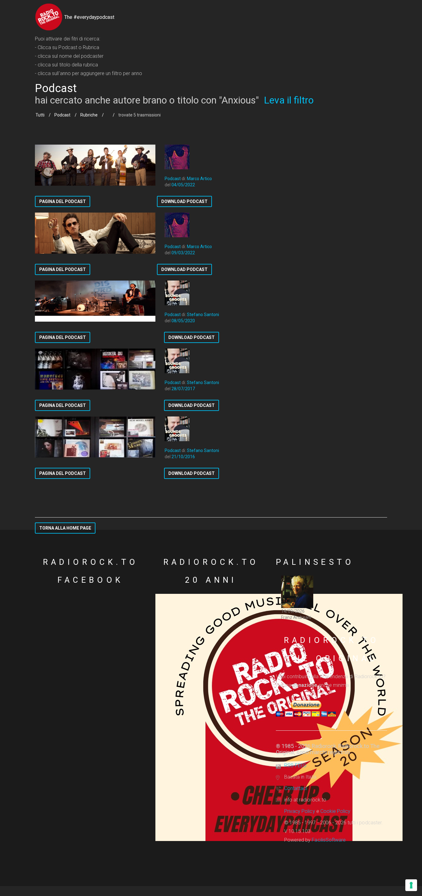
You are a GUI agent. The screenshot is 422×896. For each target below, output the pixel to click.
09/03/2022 (183, 252)
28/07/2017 (183, 388)
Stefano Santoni (203, 314)
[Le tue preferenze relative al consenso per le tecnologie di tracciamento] (411, 885)
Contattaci (295, 788)
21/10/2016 (183, 456)
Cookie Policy (335, 811)
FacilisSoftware (329, 840)
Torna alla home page (65, 528)
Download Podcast (184, 201)
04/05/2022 (183, 184)
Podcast (62, 114)
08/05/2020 (183, 320)
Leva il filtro (289, 100)
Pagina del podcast (62, 201)
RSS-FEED (295, 765)
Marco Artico (199, 178)
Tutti (40, 114)
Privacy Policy (299, 811)
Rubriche (89, 114)
